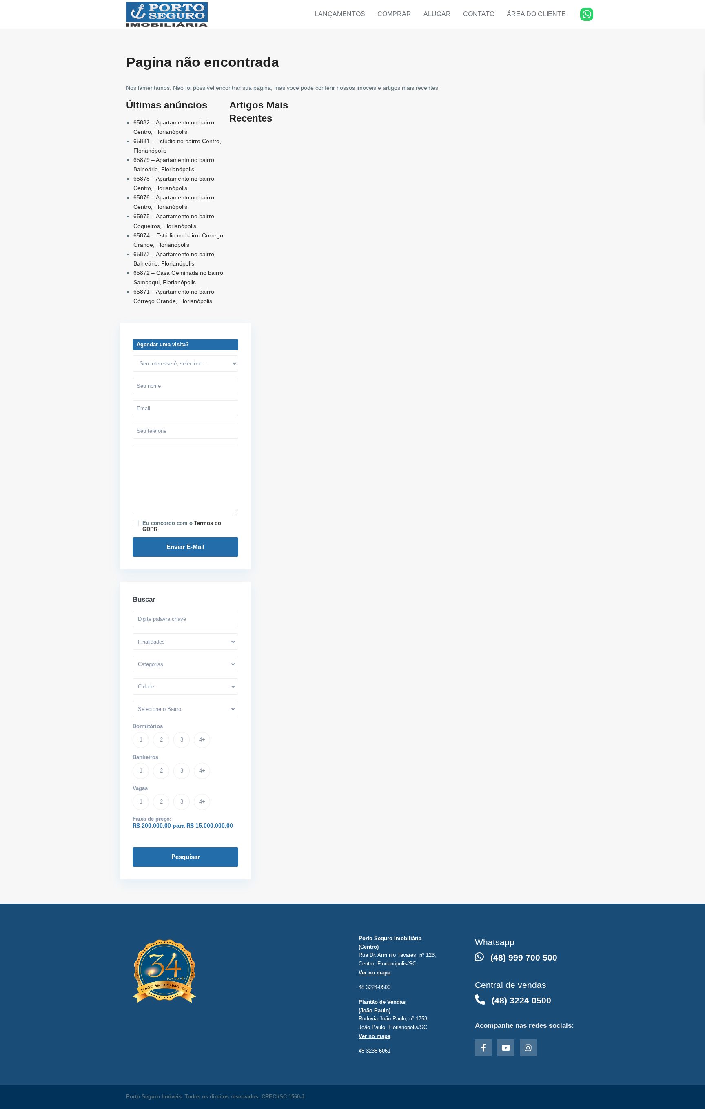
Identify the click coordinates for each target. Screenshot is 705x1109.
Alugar (437, 14)
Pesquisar (185, 856)
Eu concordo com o (181, 526)
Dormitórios (148, 726)
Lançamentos (340, 14)
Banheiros (145, 757)
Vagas (140, 788)
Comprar (394, 14)
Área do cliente (536, 14)
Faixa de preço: (152, 818)
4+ (202, 740)
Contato (478, 14)
